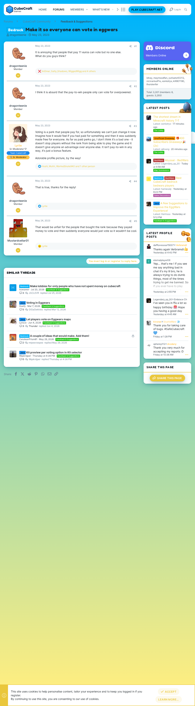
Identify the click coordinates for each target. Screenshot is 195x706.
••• (186, 252)
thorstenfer (152, 84)
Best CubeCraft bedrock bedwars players (167, 181)
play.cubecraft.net (147, 9)
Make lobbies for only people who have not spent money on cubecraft (75, 286)
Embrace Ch (180, 299)
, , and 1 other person (68, 166)
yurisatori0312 (176, 77)
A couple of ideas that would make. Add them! (59, 335)
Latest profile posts (159, 235)
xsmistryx (167, 81)
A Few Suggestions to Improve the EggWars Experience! (170, 207)
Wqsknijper (25, 355)
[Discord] (186, 55)
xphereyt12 (159, 344)
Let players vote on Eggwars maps (48, 319)
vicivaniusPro (153, 81)
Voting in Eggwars (38, 302)
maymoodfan (160, 77)
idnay (149, 77)
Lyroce (22, 322)
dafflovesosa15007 (163, 245)
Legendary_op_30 (162, 299)
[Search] (185, 9)
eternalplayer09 (161, 260)
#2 (135, 86)
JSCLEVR (34, 292)
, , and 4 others (69, 71)
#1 (135, 46)
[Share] (130, 46)
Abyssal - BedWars (171, 160)
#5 (135, 221)
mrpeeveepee (36, 342)
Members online (160, 68)
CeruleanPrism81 (28, 339)
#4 (135, 181)
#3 (135, 126)
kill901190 (178, 81)
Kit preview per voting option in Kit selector (54, 352)
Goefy (22, 306)
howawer (24, 289)
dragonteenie (18, 34)
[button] (87, 9)
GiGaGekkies (36, 309)
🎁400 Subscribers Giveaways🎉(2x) (169, 141)
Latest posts (157, 108)
